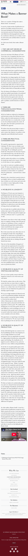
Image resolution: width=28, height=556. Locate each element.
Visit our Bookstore (14, 496)
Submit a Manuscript (14, 502)
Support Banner (14, 491)
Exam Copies (14, 508)
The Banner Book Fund (14, 478)
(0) (16, 1)
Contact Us (14, 495)
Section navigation (21, 4)
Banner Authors (14, 480)
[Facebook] (2, 8)
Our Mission (14, 475)
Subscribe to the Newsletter (14, 493)
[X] (5, 8)
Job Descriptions (14, 485)
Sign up (14, 542)
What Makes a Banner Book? (14, 477)
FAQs (14, 482)
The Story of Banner (14, 473)
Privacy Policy (14, 484)
